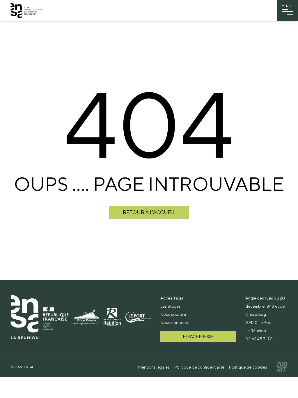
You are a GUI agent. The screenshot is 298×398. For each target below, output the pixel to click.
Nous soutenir (173, 314)
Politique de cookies (248, 367)
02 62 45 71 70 (259, 339)
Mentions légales (154, 367)
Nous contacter (175, 322)
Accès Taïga (171, 298)
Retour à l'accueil (149, 212)
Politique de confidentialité (199, 367)
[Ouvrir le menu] (287, 11)
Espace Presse (198, 336)
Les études (170, 306)
